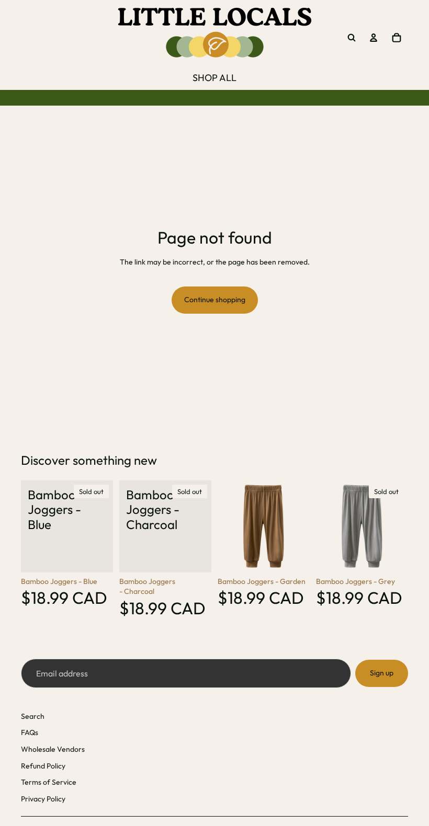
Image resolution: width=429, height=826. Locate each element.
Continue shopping (214, 299)
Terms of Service (48, 782)
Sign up (381, 673)
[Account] (373, 37)
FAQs (29, 732)
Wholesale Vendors (53, 749)
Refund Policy (43, 766)
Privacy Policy (43, 799)
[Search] (351, 37)
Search (32, 716)
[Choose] (293, 556)
